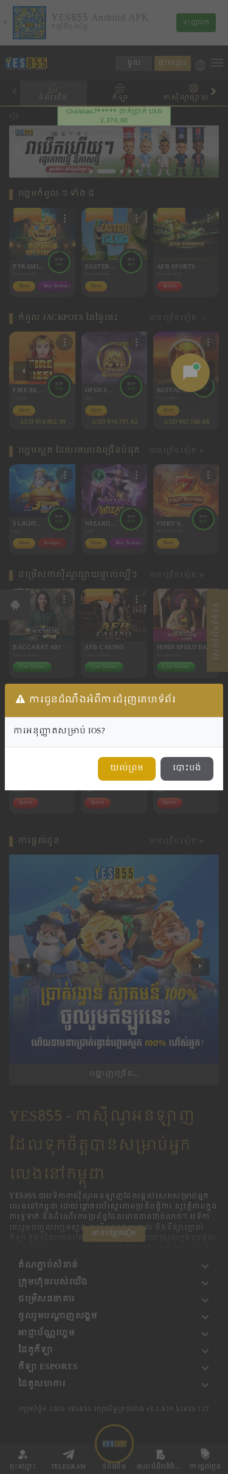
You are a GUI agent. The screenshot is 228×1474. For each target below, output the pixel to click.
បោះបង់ (187, 768)
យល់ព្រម (126, 768)
